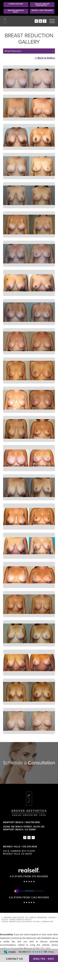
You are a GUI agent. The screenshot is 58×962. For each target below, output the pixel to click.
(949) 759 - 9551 (42, 948)
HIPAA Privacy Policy (21, 920)
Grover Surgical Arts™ (16, 11)
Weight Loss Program (42, 10)
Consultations (16, 4)
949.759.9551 (33, 822)
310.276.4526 (29, 846)
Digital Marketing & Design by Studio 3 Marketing (28, 922)
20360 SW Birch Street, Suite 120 (24, 828)
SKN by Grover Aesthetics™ (42, 4)
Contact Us (14, 958)
